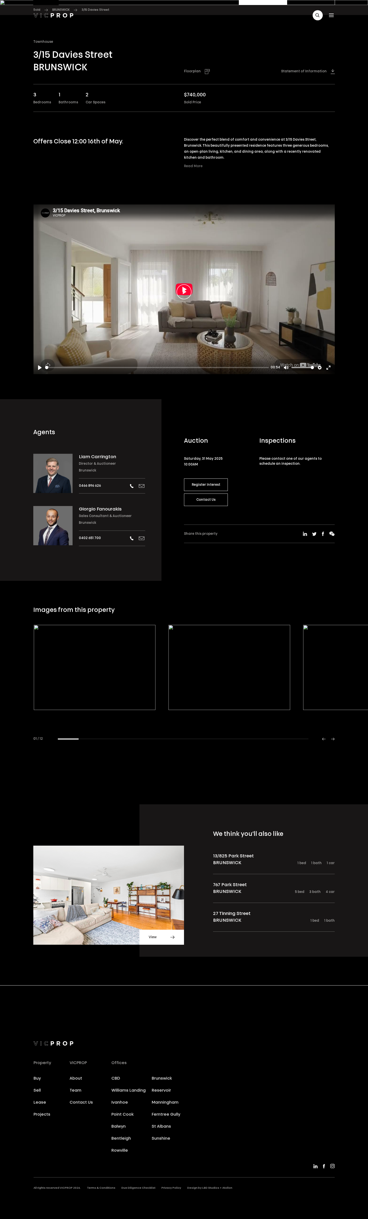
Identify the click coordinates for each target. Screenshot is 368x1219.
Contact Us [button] (206, 500)
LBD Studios (210, 1188)
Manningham (165, 1103)
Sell (37, 1091)
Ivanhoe (119, 1103)
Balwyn (118, 1127)
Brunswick (87, 470)
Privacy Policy (171, 1188)
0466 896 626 (90, 485)
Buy (37, 1079)
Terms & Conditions (101, 1188)
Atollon (227, 1188)
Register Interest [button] (206, 484)
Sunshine (161, 1139)
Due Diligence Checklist (138, 1188)
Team (75, 1091)
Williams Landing (128, 1091)
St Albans (161, 1127)
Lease (40, 1103)
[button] (318, 15)
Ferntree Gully (166, 1115)
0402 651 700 (90, 538)
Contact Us (81, 1103)
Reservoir (161, 1091)
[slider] (157, 367)
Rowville (119, 1151)
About (76, 1079)
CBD (115, 1079)
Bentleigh (121, 1139)
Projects (42, 1115)
